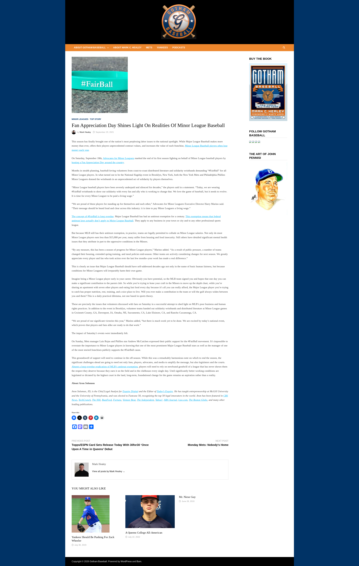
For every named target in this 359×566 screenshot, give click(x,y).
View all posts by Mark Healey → (108, 471)
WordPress (126, 561)
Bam (139, 561)
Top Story (95, 119)
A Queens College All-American (143, 532)
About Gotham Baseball (90, 47)
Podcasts (178, 47)
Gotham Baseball (98, 561)
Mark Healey (85, 132)
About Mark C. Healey (127, 47)
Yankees (162, 47)
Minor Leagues (80, 119)
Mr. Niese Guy (187, 496)
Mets (149, 47)
